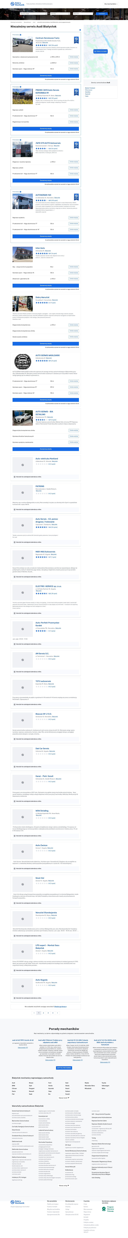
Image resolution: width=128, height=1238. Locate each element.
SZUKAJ (102, 13)
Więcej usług (63, 1185)
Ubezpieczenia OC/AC (71, 1214)
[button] (91, 1225)
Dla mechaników (110, 4)
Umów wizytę (74, 57)
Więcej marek (63, 1098)
